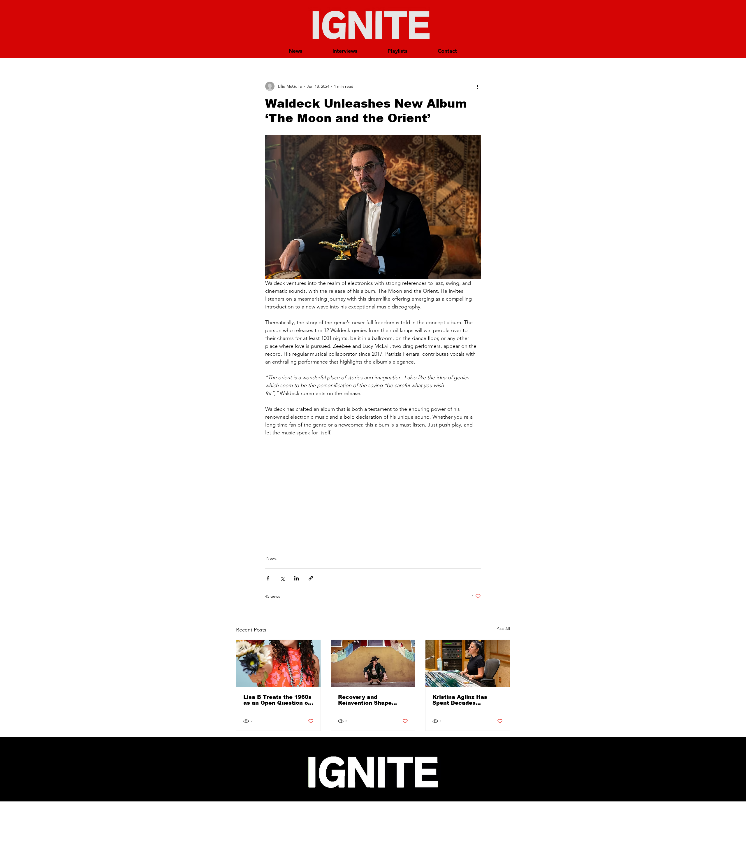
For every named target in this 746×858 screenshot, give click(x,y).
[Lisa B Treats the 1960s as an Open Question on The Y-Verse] (278, 663)
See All (503, 628)
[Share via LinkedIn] (296, 578)
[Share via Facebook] (268, 578)
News (271, 558)
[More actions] (477, 86)
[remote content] (373, 489)
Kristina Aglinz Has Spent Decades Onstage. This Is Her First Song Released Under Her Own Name (463, 700)
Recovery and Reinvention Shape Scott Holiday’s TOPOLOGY (365, 700)
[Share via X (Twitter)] (282, 578)
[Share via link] (311, 578)
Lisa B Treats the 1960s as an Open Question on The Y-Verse (277, 700)
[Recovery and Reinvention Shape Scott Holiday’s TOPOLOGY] (373, 663)
